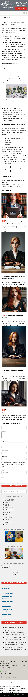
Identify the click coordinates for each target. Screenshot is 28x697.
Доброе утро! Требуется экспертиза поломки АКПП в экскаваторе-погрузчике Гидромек (14, 639)
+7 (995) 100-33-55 (21, 4)
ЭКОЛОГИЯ (7, 516)
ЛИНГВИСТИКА (7, 512)
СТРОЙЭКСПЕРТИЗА (9, 499)
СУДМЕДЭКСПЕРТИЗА (9, 511)
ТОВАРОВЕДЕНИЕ (8, 517)
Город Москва (5, 588)
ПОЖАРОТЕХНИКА (8, 509)
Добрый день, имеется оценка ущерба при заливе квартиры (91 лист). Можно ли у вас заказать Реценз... (15, 649)
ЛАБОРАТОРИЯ (7, 522)
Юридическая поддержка (14, 486)
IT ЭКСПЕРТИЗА (7, 514)
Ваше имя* (4, 445)
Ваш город (4, 457)
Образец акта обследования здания (11, 186)
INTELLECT (6, 519)
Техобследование (5, 17)
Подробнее (16, 692)
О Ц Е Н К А (6, 506)
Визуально (3, 431)
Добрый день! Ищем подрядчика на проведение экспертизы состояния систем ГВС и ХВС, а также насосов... (14, 629)
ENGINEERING (7, 502)
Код (5, 431)
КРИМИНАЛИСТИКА (8, 507)
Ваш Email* (4, 441)
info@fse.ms (21, 5)
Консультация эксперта (14, 622)
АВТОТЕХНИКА (7, 521)
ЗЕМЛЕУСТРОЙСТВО (9, 501)
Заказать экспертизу (21, 8)
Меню (25, 13)
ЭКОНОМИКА (7, 504)
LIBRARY (6, 524)
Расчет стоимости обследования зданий (12, 184)
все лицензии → (5, 567)
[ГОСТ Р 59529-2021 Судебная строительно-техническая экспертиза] (14, 575)
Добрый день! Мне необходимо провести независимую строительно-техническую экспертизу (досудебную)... (15, 644)
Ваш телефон (4, 451)
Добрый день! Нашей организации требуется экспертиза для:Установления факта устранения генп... (14, 634)
